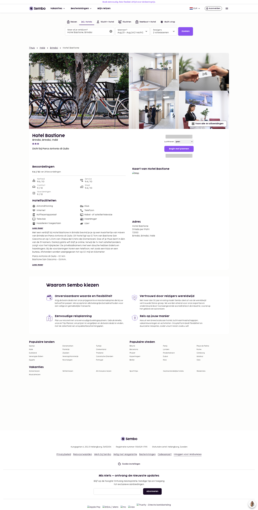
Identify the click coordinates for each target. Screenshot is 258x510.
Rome (199, 349)
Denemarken (67, 346)
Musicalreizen (34, 375)
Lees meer (37, 228)
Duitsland (33, 353)
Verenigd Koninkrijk (70, 356)
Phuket (132, 353)
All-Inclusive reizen (103, 371)
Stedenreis (201, 371)
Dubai (165, 356)
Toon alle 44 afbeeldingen (209, 124)
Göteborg (201, 353)
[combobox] (87, 32)
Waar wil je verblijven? (77, 30)
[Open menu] (227, 8)
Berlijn (132, 360)
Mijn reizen (103, 8)
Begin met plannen (179, 149)
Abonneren (152, 491)
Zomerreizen (34, 371)
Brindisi (54, 48)
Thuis (32, 48)
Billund (132, 346)
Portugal (99, 360)
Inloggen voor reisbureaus (188, 454)
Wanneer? (122, 30)
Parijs (165, 346)
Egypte (32, 360)
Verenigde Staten (36, 356)
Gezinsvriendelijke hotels (173, 371)
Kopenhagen (135, 356)
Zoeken (186, 31)
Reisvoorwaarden (82, 454)
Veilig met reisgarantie (125, 454)
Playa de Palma (203, 346)
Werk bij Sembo (102, 454)
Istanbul (200, 356)
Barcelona (134, 349)
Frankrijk (65, 349)
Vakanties (56, 8)
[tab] (72, 22)
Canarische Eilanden (104, 356)
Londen (166, 349)
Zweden (65, 353)
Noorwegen (67, 360)
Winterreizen (67, 371)
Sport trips (134, 371)
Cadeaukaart (165, 454)
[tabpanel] (129, 31)
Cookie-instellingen (131, 464)
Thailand (99, 353)
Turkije (98, 346)
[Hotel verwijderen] (110, 31)
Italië (42, 48)
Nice (165, 360)
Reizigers (157, 30)
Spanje (32, 346)
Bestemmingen (80, 8)
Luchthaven (169, 142)
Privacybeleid (63, 454)
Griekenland (101, 349)
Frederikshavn (169, 353)
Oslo (198, 360)
